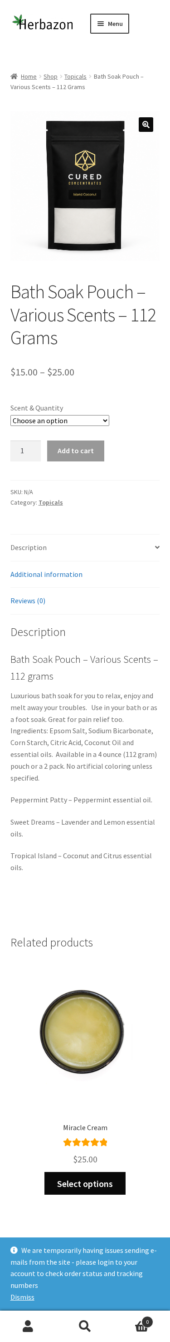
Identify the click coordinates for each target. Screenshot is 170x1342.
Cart (131, 1318)
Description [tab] (28, 547)
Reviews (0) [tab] (27, 600)
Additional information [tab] (46, 574)
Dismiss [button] (22, 1297)
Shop (51, 76)
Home (29, 76)
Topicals (75, 76)
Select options (85, 1183)
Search (85, 1326)
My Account (28, 1326)
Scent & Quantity (36, 407)
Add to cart (76, 450)
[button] (146, 124)
